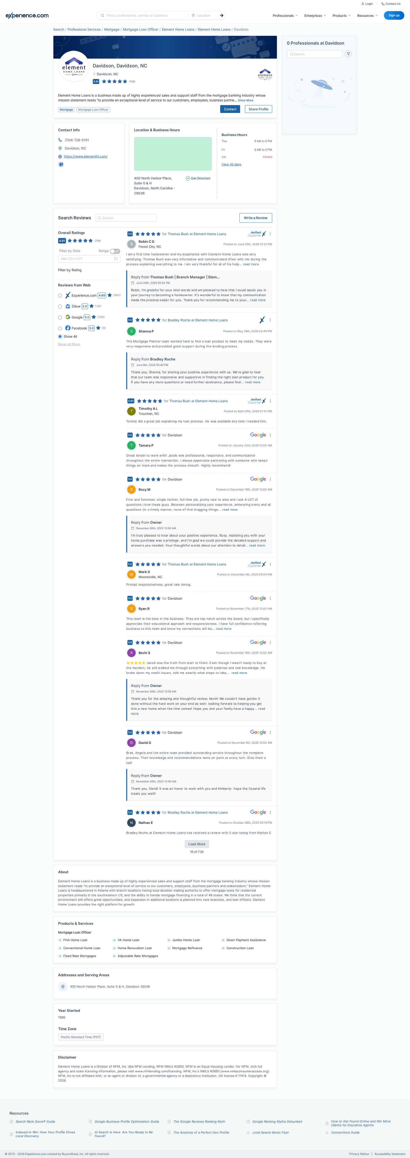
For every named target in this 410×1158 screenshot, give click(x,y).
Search (58, 29)
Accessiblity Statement (390, 1154)
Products (340, 16)
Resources (365, 16)
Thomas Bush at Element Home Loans (197, 234)
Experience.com (36, 1154)
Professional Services (84, 29)
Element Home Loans (178, 29)
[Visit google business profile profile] (61, 164)
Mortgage (111, 29)
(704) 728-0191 (77, 140)
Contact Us (393, 3)
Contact (230, 109)
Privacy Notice (359, 1154)
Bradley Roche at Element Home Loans (198, 320)
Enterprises (313, 16)
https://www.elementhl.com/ (85, 156)
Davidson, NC (75, 148)
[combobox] (145, 15)
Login (369, 3)
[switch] (115, 251)
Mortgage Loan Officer (140, 29)
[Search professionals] (221, 15)
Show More (245, 100)
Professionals (283, 16)
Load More (196, 844)
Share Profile (258, 109)
